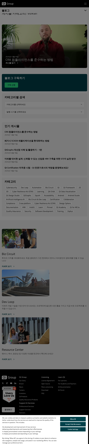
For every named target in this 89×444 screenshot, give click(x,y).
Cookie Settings (73, 429)
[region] (44, 429)
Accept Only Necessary (73, 424)
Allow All (73, 419)
